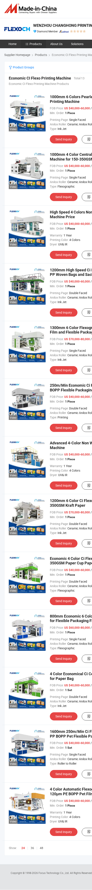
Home (12, 44)
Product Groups (23, 67)
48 (41, 848)
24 (23, 848)
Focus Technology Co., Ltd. (54, 873)
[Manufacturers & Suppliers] (31, 8)
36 (32, 848)
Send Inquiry (63, 139)
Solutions (77, 44)
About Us (56, 44)
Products (36, 44)
